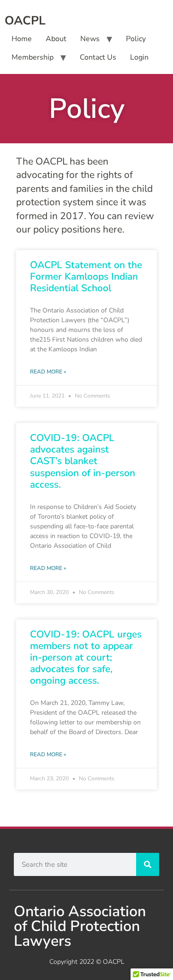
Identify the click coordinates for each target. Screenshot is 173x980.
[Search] (147, 864)
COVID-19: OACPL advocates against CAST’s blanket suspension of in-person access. (82, 461)
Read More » (48, 371)
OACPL (25, 20)
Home (22, 39)
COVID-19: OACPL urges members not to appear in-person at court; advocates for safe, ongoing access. (86, 657)
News (90, 39)
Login (139, 57)
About (56, 39)
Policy (136, 39)
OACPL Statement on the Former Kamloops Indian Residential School (86, 276)
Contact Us (98, 57)
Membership (33, 57)
